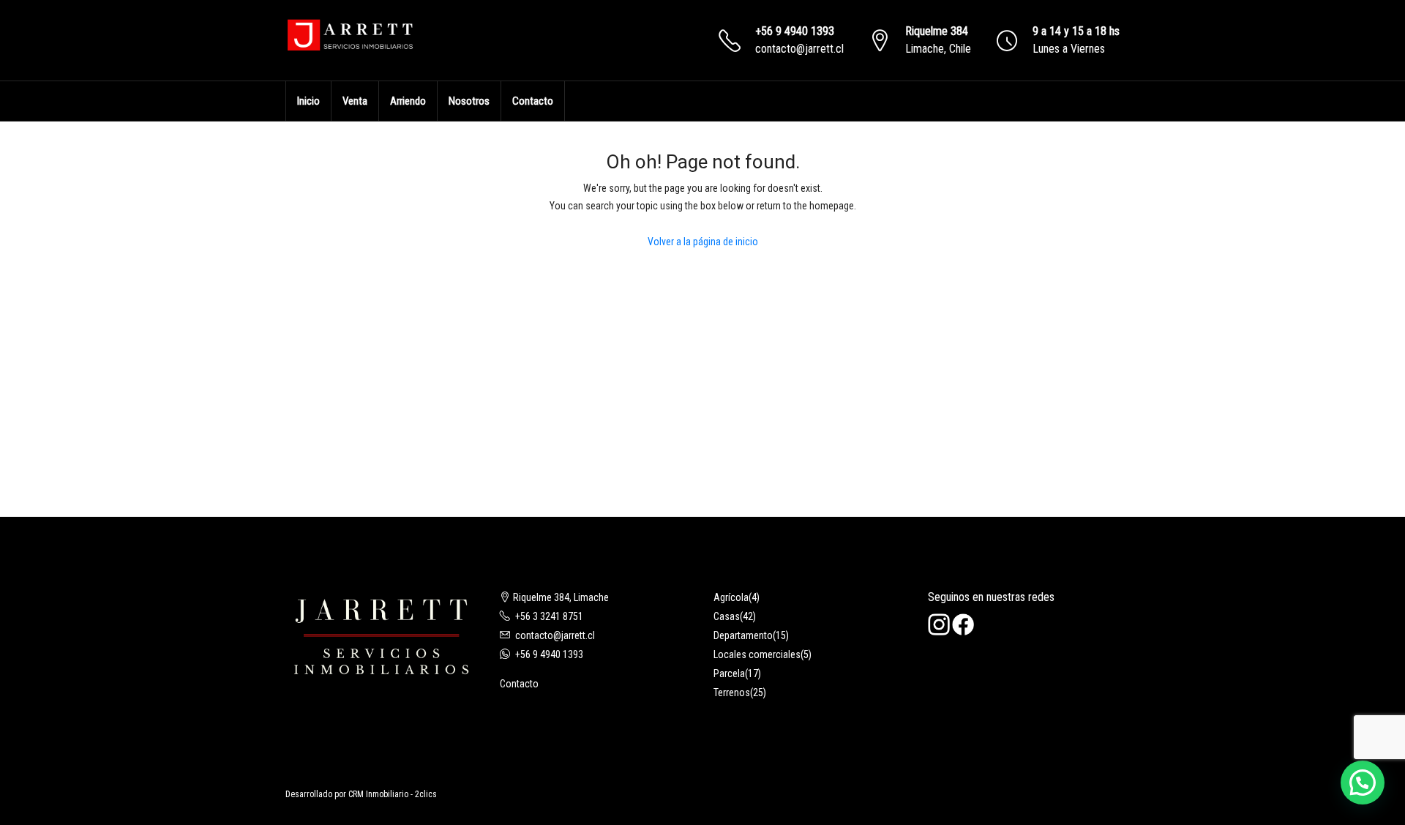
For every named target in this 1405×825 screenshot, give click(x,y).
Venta (354, 101)
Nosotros (469, 101)
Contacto (532, 101)
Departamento (743, 635)
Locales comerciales (757, 654)
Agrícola (731, 597)
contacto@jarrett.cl (799, 49)
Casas (726, 616)
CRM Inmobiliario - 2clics (392, 794)
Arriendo (408, 101)
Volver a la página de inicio (703, 241)
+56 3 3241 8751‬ (549, 616)
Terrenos (731, 692)
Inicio (308, 101)
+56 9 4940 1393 (794, 31)
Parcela (729, 673)
